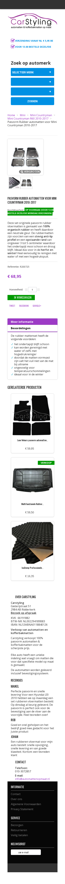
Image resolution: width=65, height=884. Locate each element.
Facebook (24, 305)
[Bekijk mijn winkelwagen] (54, 36)
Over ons (16, 799)
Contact (15, 794)
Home (11, 115)
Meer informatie (22, 322)
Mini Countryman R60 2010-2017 (28, 118)
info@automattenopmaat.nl (32, 779)
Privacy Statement (22, 809)
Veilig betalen (19, 835)
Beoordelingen (20, 328)
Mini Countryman (41, 115)
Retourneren (19, 830)
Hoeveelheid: (16, 289)
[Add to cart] (38, 449)
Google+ (37, 305)
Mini (22, 115)
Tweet (12, 305)
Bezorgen (17, 825)
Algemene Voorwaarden (26, 804)
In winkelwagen (23, 297)
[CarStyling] (33, 20)
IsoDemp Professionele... (32, 567)
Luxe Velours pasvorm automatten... (32, 440)
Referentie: (18, 266)
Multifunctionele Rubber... (32, 504)
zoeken (32, 101)
